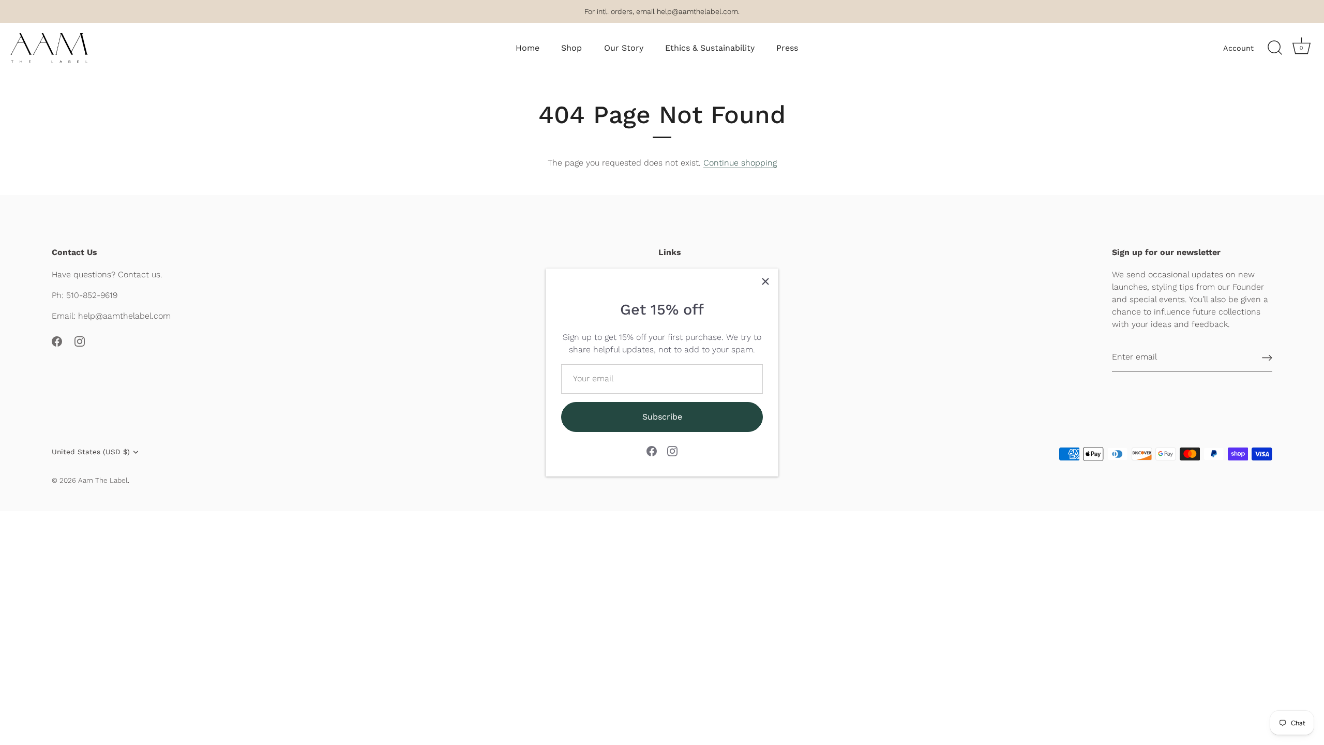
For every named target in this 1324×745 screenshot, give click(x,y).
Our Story (623, 48)
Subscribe (662, 417)
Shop (571, 48)
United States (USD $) (91, 452)
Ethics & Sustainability (710, 48)
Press (787, 48)
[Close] (765, 281)
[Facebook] (651, 450)
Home (527, 48)
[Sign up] (1267, 357)
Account (1238, 48)
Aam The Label (103, 480)
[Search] (1274, 48)
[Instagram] (672, 450)
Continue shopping (740, 163)
